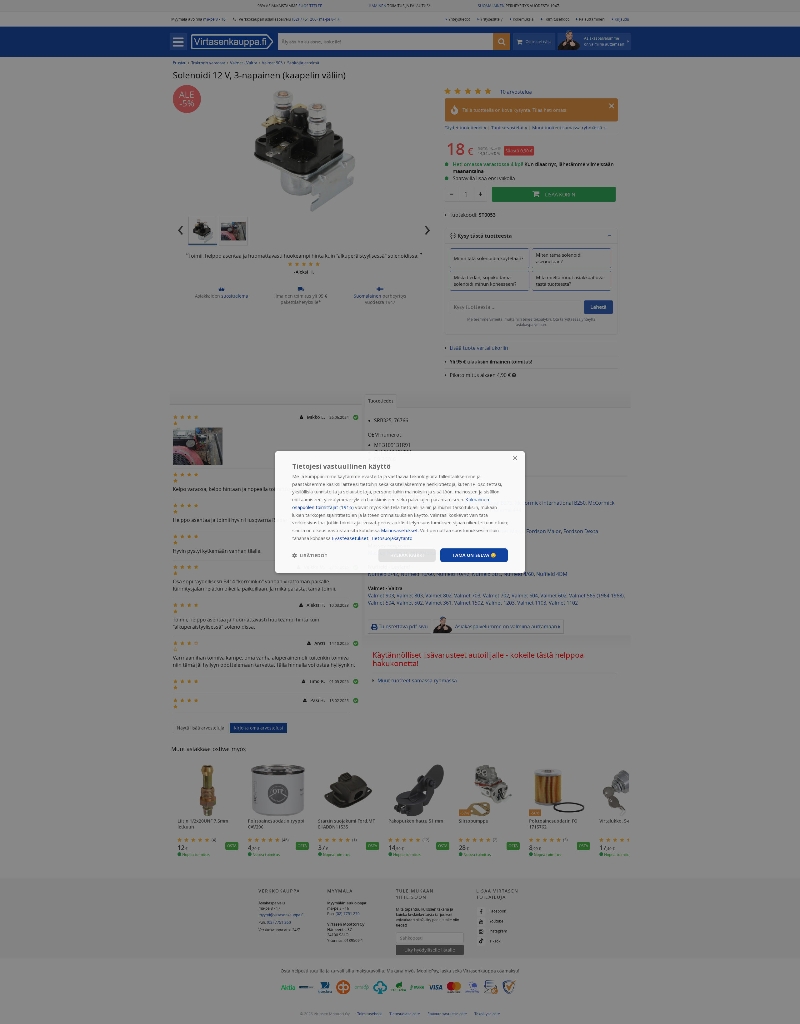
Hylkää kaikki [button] (407, 555)
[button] (310, 555)
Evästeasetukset (350, 538)
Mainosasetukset (399, 530)
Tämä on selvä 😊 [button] (474, 555)
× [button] (514, 458)
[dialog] (400, 512)
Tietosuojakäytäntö (391, 538)
